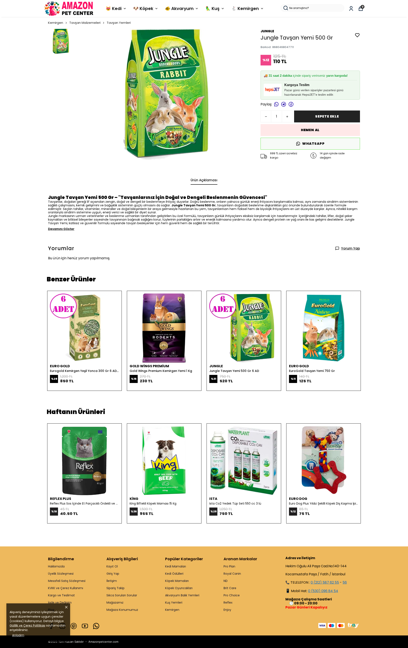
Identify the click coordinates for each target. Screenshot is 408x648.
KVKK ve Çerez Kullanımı (65, 588)
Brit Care (230, 588)
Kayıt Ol (112, 566)
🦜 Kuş (212, 8)
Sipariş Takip (115, 588)
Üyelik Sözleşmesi (61, 573)
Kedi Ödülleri (174, 573)
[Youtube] (85, 626)
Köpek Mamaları (177, 581)
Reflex (228, 602)
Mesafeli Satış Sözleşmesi (66, 581)
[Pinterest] (74, 626)
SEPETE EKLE (327, 116)
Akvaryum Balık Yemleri (182, 595)
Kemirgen (55, 22)
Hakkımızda (56, 566)
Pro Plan (229, 566)
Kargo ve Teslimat (61, 595)
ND (226, 581)
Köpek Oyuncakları (179, 588)
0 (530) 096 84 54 (323, 590)
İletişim (111, 581)
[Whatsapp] (96, 626)
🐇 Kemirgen (245, 8)
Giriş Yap (112, 573)
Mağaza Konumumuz (122, 610)
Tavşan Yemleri (119, 22)
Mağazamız (114, 602)
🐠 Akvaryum (179, 8)
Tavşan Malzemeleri (85, 22)
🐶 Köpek (143, 8)
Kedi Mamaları (175, 566)
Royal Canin (232, 573)
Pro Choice (232, 595)
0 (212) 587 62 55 (325, 582)
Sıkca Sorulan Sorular (121, 595)
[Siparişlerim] (351, 8)
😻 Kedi (114, 8)
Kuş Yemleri (173, 602)
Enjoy (227, 610)
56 (345, 582)
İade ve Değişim (60, 602)
